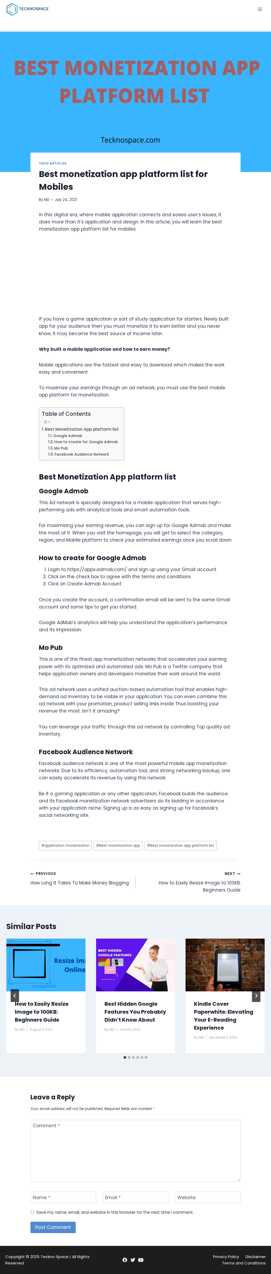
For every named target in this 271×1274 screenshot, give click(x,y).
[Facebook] (124, 1260)
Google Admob (67, 435)
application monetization (65, 845)
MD (46, 199)
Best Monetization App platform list (82, 429)
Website (186, 1197)
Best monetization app (118, 845)
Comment (46, 1126)
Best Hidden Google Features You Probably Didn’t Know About (135, 1011)
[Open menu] (260, 9)
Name (41, 1197)
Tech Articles (53, 163)
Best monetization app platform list (180, 845)
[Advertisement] (135, 278)
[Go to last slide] (15, 995)
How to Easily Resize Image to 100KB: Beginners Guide (200, 882)
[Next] (256, 995)
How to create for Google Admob (86, 441)
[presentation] (45, 965)
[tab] (125, 1057)
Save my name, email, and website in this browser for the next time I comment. (115, 1212)
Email (113, 1197)
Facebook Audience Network (82, 454)
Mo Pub (61, 448)
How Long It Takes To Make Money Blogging (79, 878)
